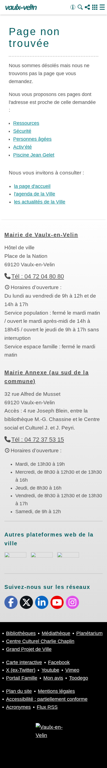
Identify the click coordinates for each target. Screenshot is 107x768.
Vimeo (72, 670)
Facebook (11, 602)
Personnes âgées (32, 139)
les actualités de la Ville (39, 202)
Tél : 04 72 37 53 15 (37, 439)
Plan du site (19, 691)
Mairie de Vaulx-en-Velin (41, 235)
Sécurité (22, 131)
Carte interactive (24, 662)
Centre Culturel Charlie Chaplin (40, 641)
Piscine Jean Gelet (33, 155)
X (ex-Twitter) (26, 602)
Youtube (57, 602)
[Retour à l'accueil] (21, 7)
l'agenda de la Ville (34, 194)
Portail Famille (21, 678)
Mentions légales (56, 691)
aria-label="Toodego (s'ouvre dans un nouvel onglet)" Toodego (42, 557)
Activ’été (22, 147)
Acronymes (18, 707)
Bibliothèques (21, 633)
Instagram (72, 602)
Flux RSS (47, 707)
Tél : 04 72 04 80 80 (37, 276)
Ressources (26, 123)
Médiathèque (56, 633)
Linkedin (41, 602)
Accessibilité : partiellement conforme (47, 699)
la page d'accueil (32, 186)
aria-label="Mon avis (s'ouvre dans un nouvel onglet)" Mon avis (15, 558)
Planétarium (89, 633)
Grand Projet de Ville (29, 649)
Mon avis (53, 678)
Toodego (78, 678)
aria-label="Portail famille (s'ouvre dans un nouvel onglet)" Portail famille (68, 557)
